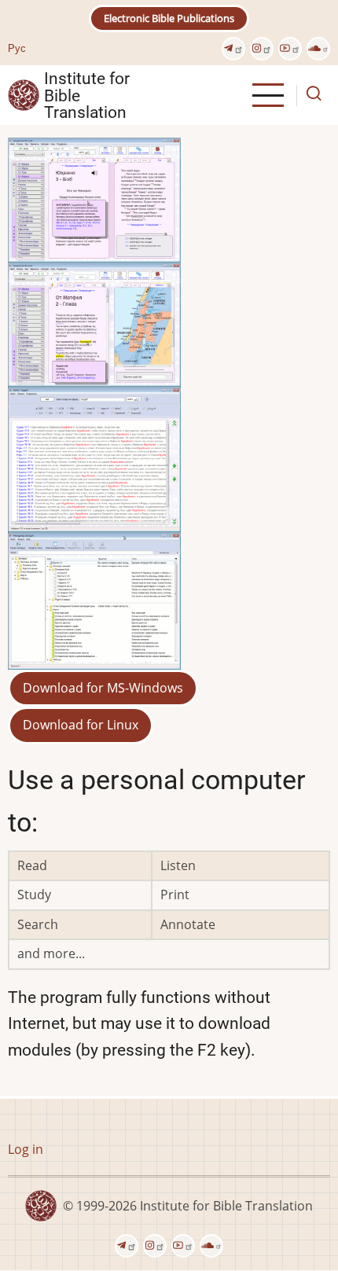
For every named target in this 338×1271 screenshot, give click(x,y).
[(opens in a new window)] (233, 49)
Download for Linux (80, 724)
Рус (17, 48)
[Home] (23, 94)
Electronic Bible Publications (169, 18)
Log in (25, 1149)
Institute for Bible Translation (87, 95)
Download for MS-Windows (103, 687)
